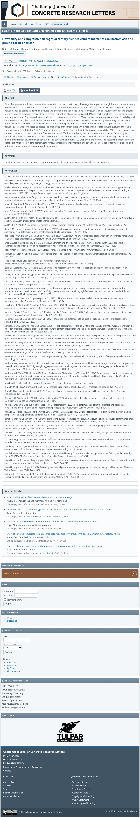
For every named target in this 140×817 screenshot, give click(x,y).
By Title (11, 668)
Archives (7, 785)
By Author (12, 665)
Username (8, 590)
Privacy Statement (80, 799)
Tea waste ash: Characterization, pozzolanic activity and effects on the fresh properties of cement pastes (58, 509)
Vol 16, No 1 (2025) (40, 24)
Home (13, 24)
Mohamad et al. (60, 24)
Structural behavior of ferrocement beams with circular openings (39, 497)
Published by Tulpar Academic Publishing (22, 767)
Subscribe (12, 620)
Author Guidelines (11, 796)
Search (6, 789)
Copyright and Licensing (83, 796)
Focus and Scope (79, 782)
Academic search (41, 77)
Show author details (14, 53)
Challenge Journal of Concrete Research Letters (34, 751)
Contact (7, 770)
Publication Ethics (80, 792)
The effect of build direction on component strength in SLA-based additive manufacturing (51, 521)
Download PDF (30, 90)
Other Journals (14, 671)
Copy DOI (12, 60)
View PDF (11, 90)
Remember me (14, 599)
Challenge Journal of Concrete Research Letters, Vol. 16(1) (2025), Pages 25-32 (55, 65)
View (9, 618)
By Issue (11, 662)
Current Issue (9, 782)
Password (8, 595)
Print (56, 77)
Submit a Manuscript (13, 792)
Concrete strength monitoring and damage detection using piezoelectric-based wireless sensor (54, 545)
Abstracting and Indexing (83, 803)
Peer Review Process (81, 789)
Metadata (24, 77)
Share (66, 77)
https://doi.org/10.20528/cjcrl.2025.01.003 (38, 60)
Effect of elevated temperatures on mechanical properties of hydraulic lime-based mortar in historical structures (63, 533)
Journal (23, 24)
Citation (10, 77)
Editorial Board (79, 785)
